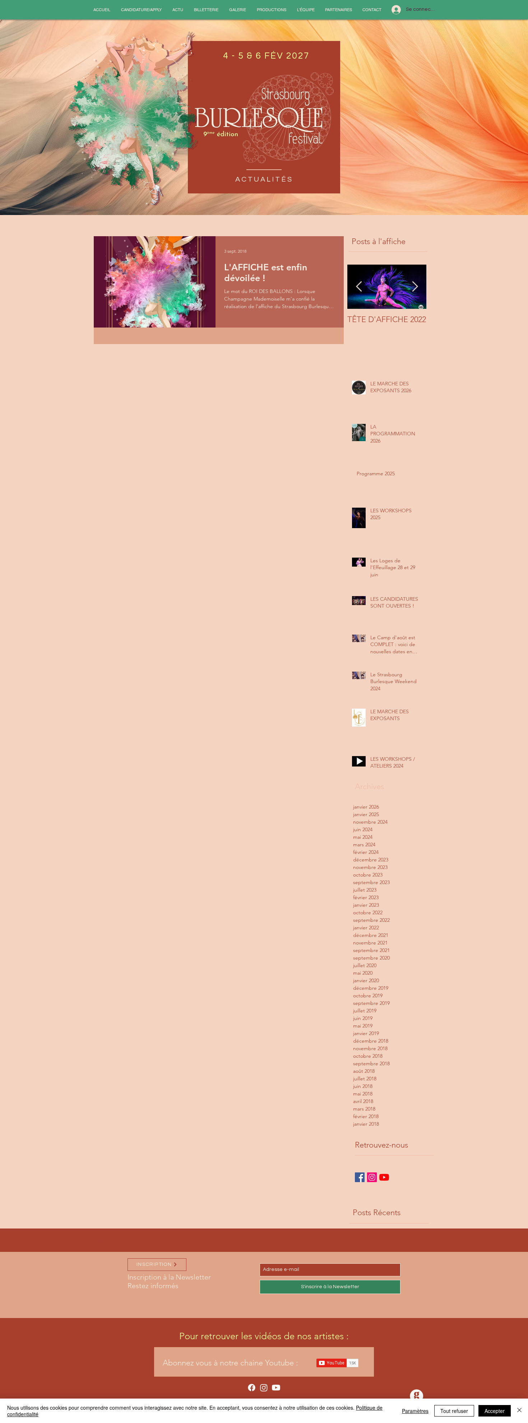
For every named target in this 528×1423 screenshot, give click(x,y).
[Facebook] (251, 1387)
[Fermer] (519, 1410)
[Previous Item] (359, 286)
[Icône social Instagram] (372, 1177)
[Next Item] (415, 286)
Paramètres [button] (415, 1410)
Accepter (495, 1410)
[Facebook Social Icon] (360, 1177)
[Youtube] (276, 1387)
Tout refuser (454, 1410)
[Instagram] (264, 1387)
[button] (141, 9)
